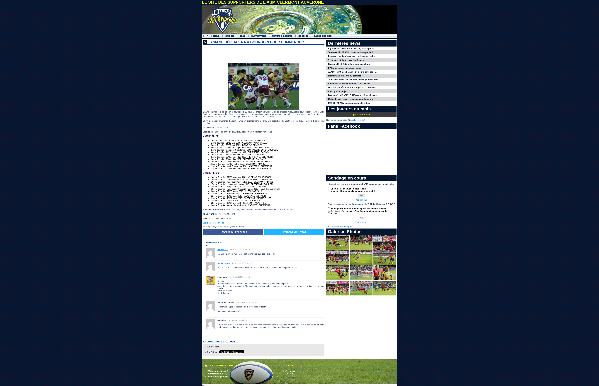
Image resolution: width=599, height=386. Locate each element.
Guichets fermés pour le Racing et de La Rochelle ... (353, 87)
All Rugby (290, 371)
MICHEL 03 (222, 249)
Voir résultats (361, 200)
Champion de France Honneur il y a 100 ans (349, 83)
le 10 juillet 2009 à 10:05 (242, 263)
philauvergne (223, 263)
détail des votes (357, 120)
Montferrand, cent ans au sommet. (344, 76)
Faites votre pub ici (217, 376)
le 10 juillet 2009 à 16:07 (246, 302)
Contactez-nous (215, 374)
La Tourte (290, 374)
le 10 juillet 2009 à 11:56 (239, 277)
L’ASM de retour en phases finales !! (345, 68)
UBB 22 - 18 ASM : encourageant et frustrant (349, 103)
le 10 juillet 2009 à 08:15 (240, 249)
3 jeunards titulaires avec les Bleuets (346, 60)
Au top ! (334, 213)
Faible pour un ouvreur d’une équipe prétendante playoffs (358, 208)
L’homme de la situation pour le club (348, 189)
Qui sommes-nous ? (218, 371)
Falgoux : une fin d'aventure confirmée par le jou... (352, 56)
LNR (226, 127)
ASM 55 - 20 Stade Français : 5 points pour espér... (352, 72)
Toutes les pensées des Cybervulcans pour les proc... (354, 80)
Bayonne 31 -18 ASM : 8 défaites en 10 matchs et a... (353, 95)
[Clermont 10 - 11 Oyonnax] (337, 249)
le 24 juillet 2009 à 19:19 (239, 320)
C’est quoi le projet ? (338, 91)
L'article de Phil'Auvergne (214, 223)
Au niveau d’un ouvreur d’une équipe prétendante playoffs (359, 211)
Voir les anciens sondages (339, 226)
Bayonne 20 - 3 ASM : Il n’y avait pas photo (349, 64)
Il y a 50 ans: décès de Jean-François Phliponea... (352, 48)
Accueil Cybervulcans (206, 36)
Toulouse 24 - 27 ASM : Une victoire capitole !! (350, 52)
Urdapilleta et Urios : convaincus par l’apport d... (351, 99)
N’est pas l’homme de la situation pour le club (353, 191)
